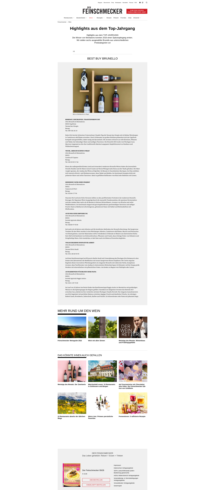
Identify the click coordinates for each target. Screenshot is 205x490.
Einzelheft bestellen (96, 485)
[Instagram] (142, 2)
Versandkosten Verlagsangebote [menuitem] (124, 483)
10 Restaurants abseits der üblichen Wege (71, 417)
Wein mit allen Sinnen (96, 340)
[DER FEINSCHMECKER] (102, 10)
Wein (69, 22)
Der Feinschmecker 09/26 (93, 470)
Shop (112, 2)
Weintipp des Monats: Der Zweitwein (72, 384)
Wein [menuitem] (91, 18)
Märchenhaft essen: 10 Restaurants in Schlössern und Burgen (101, 385)
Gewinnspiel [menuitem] (118, 486)
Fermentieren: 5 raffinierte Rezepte (132, 416)
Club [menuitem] (129, 18)
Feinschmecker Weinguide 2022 (70, 340)
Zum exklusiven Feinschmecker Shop (137, 11)
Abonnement (107, 2)
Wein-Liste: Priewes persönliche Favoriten (100, 417)
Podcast (131, 2)
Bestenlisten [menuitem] (81, 18)
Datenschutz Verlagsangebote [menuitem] (123, 468)
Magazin (100, 2)
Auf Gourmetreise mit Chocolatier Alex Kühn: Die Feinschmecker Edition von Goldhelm (132, 386)
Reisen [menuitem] (109, 18)
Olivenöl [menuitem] (136, 18)
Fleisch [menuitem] (116, 18)
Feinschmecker (62, 22)
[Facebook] (140, 2)
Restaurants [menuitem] (68, 18)
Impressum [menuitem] (117, 465)
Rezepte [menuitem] (100, 18)
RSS (136, 2)
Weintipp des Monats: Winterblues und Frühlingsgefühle (132, 341)
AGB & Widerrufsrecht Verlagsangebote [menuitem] (126, 475)
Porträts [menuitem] (123, 18)
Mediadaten (118, 2)
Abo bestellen (96, 480)
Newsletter (125, 2)
